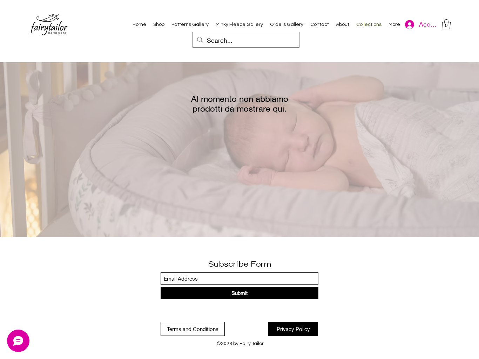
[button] (446, 24)
